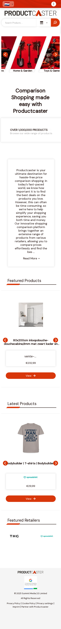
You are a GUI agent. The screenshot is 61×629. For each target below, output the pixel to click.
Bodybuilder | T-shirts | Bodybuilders (31, 463)
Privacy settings (45, 603)
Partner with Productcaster (34, 606)
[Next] (55, 54)
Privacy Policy (13, 603)
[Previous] (5, 54)
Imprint (16, 606)
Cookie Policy (28, 603)
